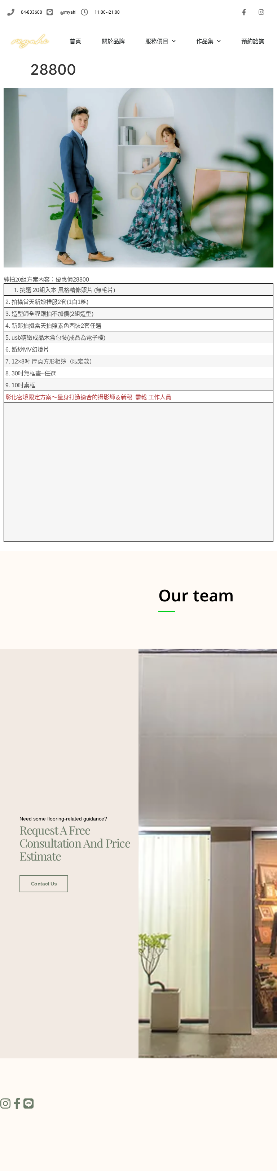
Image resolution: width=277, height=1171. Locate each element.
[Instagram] (261, 12)
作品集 (205, 41)
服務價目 (156, 41)
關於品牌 (113, 41)
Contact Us (44, 884)
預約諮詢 (252, 41)
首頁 (75, 41)
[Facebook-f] (244, 12)
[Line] (28, 1103)
